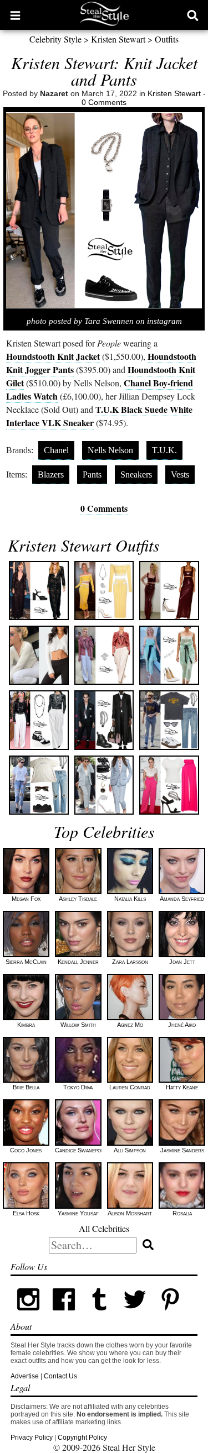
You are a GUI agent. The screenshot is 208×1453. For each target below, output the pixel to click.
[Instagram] (28, 1315)
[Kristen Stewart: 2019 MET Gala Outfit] (38, 719)
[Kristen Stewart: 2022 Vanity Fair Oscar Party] (38, 590)
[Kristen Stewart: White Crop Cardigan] (38, 655)
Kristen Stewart (118, 39)
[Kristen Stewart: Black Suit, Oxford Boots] (104, 719)
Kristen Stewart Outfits (84, 545)
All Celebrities (104, 1228)
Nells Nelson (110, 450)
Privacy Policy (32, 1437)
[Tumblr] (99, 1315)
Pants (92, 474)
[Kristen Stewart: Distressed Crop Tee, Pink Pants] (168, 785)
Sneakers (136, 474)
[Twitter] (135, 1315)
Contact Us (60, 1376)
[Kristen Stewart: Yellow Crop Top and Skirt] (104, 590)
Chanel (56, 450)
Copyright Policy (82, 1437)
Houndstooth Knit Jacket (53, 356)
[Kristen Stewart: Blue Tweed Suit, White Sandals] (104, 785)
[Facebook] (64, 1315)
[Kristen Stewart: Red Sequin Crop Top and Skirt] (168, 590)
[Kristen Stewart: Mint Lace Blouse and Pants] (168, 655)
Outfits (167, 39)
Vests (180, 474)
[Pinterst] (170, 1315)
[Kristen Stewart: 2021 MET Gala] (104, 655)
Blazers (51, 474)
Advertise (25, 1376)
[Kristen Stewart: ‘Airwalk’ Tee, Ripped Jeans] (38, 785)
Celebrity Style (55, 39)
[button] (15, 15)
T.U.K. (164, 450)
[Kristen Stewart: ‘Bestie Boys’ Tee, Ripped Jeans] (168, 719)
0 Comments (104, 102)
